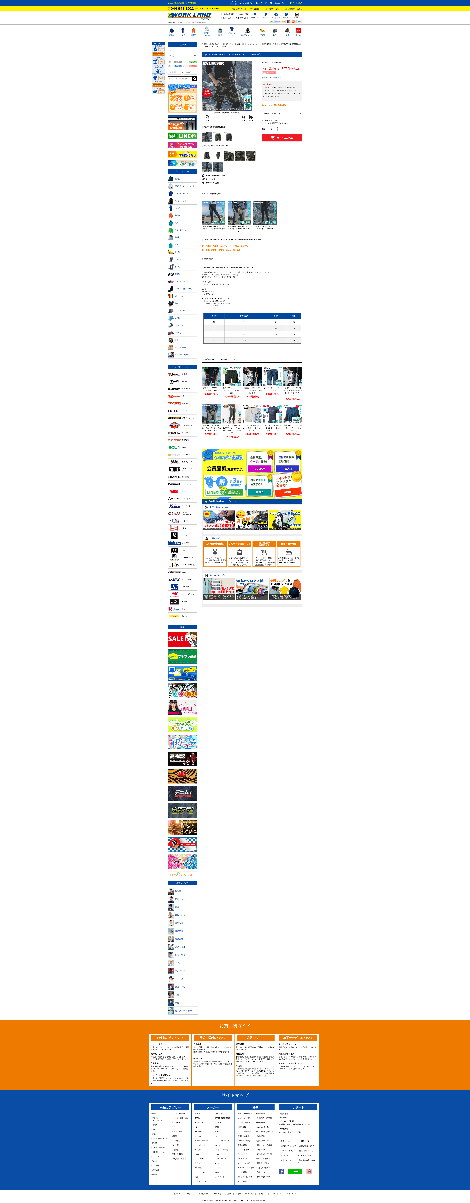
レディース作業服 (244, 1163)
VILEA (217, 1132)
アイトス (218, 1123)
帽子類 (174, 1136)
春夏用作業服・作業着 (270, 44)
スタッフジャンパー (159, 1138)
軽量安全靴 (261, 1123)
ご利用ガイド (304, 1141)
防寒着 (220, 35)
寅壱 (196, 1177)
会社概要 (261, 1194)
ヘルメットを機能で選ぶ (266, 1132)
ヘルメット (275, 35)
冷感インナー (262, 1150)
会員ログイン (248, 3)
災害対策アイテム (263, 1141)
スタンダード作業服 (245, 1113)
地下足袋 (155, 1170)
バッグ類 (175, 1145)
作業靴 (154, 1174)
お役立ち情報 (243, 18)
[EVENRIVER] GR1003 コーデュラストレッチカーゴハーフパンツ (239, 228)
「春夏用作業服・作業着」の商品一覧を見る (222, 250)
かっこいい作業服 (244, 1118)
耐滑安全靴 (261, 1113)
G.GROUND (199, 1159)
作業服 (171, 35)
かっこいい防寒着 (263, 1159)
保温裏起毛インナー (264, 1177)
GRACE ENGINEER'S (222, 1118)
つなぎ (182, 35)
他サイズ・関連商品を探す (276, 105)
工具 (287, 35)
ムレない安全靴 (263, 1127)
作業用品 (175, 1150)
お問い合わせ (228, 18)
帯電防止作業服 (243, 1136)
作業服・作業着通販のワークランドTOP (216, 44)
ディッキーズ (200, 1145)
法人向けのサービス (288, 1146)
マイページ (263, 3)
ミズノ (217, 1154)
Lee (216, 1136)
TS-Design (198, 1132)
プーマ (217, 1163)
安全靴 (262, 35)
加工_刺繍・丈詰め (179, 1159)
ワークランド (219, 1177)
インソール (176, 1123)
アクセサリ (176, 1141)
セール (298, 35)
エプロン (155, 1156)
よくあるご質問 (305, 1155)
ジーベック (219, 1113)
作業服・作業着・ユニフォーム (246, 44)
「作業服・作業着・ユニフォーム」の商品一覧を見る (226, 246)
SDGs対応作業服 (244, 1123)
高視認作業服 (242, 1145)
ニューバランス (220, 1159)
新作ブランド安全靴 (245, 1177)
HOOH (217, 1127)
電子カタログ (237, 9)
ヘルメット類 (177, 1132)
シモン (217, 1168)
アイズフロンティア (222, 1141)
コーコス (198, 1136)
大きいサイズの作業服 (246, 1168)
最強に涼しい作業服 (264, 1145)
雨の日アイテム (243, 1159)
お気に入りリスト (279, 3)
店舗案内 (228, 1194)
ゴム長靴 (155, 1165)
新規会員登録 (228, 14)
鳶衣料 (193, 35)
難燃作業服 (242, 1127)
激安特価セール (263, 1136)
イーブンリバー (200, 1172)
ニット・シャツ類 (158, 1147)
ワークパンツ (242, 1154)
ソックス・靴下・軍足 (180, 1118)
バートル (198, 1127)
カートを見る (297, 3)
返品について (286, 1155)
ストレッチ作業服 (244, 1132)
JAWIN (197, 1118)
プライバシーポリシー (275, 1194)
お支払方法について (307, 1146)
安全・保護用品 (177, 1154)
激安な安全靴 (242, 1181)
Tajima (217, 1172)
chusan (217, 1145)
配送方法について (306, 1151)
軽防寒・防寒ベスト (264, 1163)
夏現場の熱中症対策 (264, 1154)
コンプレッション (247, 35)
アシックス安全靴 (221, 1150)
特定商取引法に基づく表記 (244, 1194)
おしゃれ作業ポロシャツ (246, 1150)
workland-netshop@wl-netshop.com (294, 1124)
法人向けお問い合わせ (293, 9)
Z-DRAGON (199, 1123)
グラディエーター (201, 1141)
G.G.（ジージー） (201, 1163)
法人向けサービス (272, 9)
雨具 (154, 1134)
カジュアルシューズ (179, 1113)
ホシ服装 (198, 1168)
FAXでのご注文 (287, 1151)
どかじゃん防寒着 (263, 1168)
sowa (197, 1154)
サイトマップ (291, 1194)
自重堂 (197, 1113)
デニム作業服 (242, 1172)
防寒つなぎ (261, 1172)
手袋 (173, 1127)
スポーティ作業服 (244, 1141)
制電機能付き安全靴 (264, 1118)
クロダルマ (199, 1150)
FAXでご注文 (254, 9)
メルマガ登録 (243, 14)
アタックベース (200, 1181)
